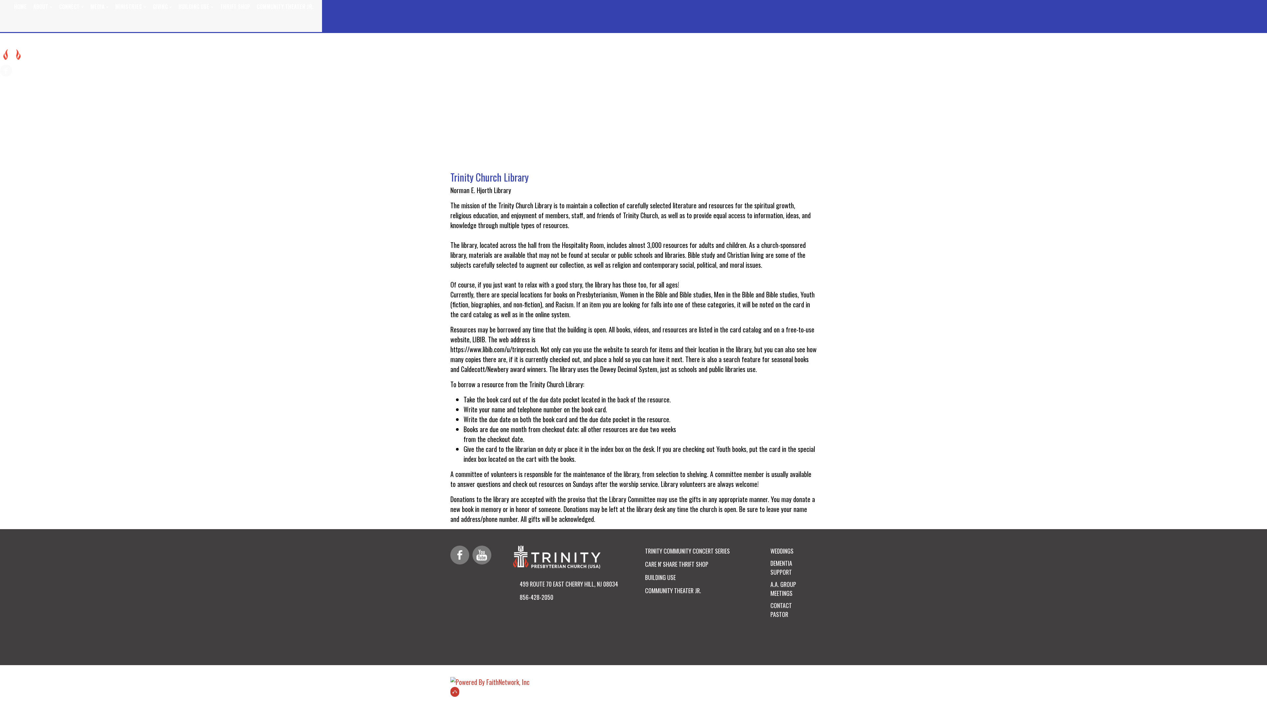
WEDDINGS (782, 551)
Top (454, 692)
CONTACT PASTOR (781, 610)
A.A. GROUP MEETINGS (783, 588)
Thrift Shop (235, 7)
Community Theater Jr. (285, 7)
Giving (160, 7)
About (40, 7)
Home (20, 7)
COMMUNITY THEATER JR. (673, 590)
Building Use (194, 7)
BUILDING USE (660, 577)
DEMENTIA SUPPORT (781, 567)
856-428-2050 (536, 597)
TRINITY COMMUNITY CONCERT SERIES (687, 551)
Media (97, 7)
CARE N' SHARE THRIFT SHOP (676, 564)
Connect (69, 7)
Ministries (128, 7)
